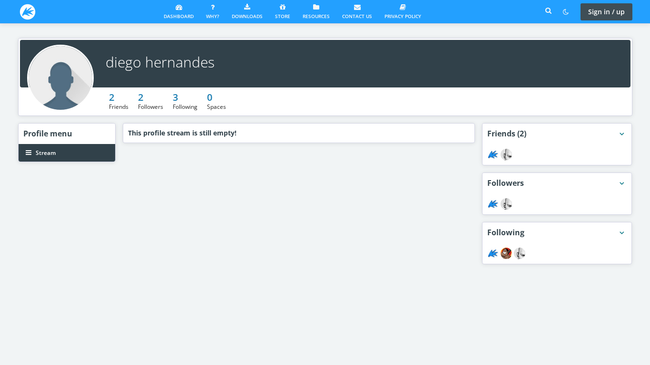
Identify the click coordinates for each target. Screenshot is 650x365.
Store (282, 16)
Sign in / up (606, 11)
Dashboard (179, 16)
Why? (212, 16)
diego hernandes (160, 62)
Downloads (247, 16)
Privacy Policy (402, 16)
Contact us (357, 16)
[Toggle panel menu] (622, 134)
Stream (45, 153)
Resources (316, 16)
